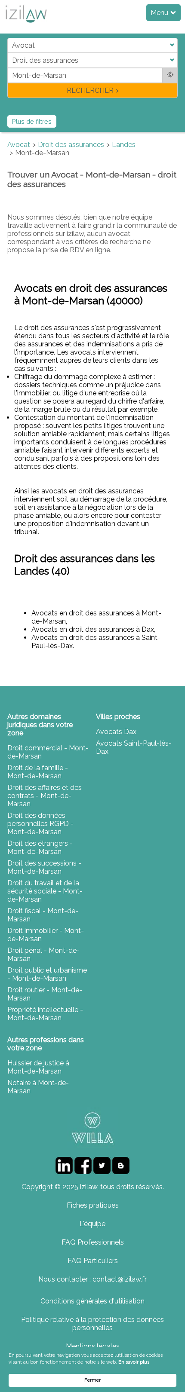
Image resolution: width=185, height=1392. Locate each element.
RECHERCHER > (93, 90)
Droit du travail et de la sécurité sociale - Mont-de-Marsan (45, 891)
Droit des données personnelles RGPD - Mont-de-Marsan (40, 823)
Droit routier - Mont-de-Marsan (44, 994)
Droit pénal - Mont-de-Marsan (43, 954)
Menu (160, 13)
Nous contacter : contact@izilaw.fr (92, 1279)
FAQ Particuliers (93, 1261)
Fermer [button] (92, 1380)
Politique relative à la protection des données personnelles (92, 1324)
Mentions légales (93, 1346)
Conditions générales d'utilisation (92, 1301)
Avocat (18, 145)
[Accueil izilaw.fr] (26, 25)
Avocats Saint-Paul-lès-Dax (134, 747)
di (10, 68)
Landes (124, 145)
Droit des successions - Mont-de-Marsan (44, 867)
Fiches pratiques (93, 1205)
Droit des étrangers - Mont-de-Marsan (40, 847)
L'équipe (92, 1224)
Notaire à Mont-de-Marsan (38, 1087)
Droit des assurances (71, 145)
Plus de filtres (32, 121)
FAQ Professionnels (93, 1242)
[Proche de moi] (170, 75)
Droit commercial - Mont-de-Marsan (48, 752)
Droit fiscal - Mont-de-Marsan (42, 915)
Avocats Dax (116, 732)
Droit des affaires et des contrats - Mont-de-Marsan (44, 795)
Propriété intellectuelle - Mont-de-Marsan (45, 1014)
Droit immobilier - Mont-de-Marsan (45, 935)
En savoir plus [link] (133, 1362)
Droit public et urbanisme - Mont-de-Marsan (47, 974)
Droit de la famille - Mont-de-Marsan (37, 772)
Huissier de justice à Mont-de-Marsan (38, 1067)
